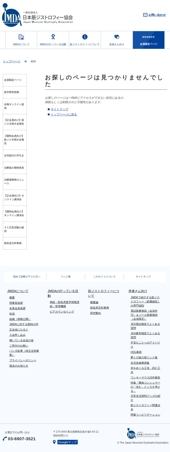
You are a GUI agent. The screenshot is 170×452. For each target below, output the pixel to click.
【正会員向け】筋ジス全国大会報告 (14, 122)
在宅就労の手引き (14, 155)
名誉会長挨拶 (17, 308)
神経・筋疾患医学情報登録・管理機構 (64, 304)
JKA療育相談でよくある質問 (145, 335)
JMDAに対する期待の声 (23, 324)
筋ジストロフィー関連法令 (145, 407)
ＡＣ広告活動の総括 (14, 229)
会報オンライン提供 (14, 106)
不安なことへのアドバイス (145, 344)
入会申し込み (17, 335)
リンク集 (66, 276)
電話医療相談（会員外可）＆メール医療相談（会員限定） (144, 315)
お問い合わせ (157, 15)
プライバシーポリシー (22, 360)
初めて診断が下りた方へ (26, 276)
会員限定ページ (13, 80)
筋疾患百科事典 (13, 243)
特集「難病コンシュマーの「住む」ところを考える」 (145, 387)
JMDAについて (21, 44)
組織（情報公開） (20, 319)
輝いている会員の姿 (21, 340)
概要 (12, 297)
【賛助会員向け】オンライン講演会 (14, 213)
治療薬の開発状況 (14, 167)
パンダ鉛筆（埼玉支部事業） (24, 353)
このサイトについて (104, 276)
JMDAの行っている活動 (53, 44)
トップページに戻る (64, 114)
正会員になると (18, 329)
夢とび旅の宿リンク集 (144, 357)
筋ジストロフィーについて (85, 44)
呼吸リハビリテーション (145, 414)
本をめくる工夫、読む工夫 (145, 370)
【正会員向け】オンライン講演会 (14, 197)
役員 (12, 313)
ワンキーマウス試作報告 (145, 377)
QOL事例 (136, 352)
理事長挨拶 (16, 303)
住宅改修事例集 (140, 362)
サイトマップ (59, 109)
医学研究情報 (11, 92)
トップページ (11, 61)
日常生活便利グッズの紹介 (145, 398)
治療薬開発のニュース (14, 181)
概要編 (94, 302)
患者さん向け (116, 44)
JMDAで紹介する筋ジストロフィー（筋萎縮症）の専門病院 (145, 301)
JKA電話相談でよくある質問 (145, 326)
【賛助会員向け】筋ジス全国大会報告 (14, 139)
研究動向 (95, 313)
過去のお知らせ (18, 365)
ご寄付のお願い (18, 345)
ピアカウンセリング (62, 311)
